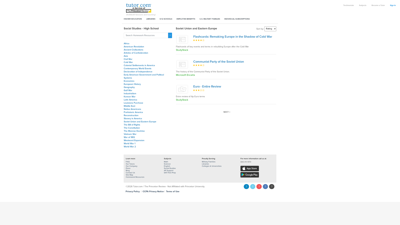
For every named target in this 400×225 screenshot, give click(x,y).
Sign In (393, 5)
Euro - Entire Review (207, 86)
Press (128, 168)
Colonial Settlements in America (139, 65)
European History (132, 84)
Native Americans (132, 109)
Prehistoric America (133, 112)
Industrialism (130, 93)
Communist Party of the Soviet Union (218, 62)
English (167, 166)
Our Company (131, 166)
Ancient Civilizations (133, 49)
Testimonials (348, 5)
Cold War (128, 62)
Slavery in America (133, 118)
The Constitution (132, 128)
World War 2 (130, 146)
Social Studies (170, 168)
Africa (126, 43)
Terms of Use (172, 191)
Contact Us (130, 173)
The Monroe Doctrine (134, 131)
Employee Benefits (186, 19)
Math (166, 162)
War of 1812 (129, 137)
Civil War (128, 59)
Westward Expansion (134, 140)
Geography (129, 87)
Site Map (129, 175)
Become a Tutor (378, 5)
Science (167, 164)
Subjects (362, 5)
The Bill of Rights (132, 124)
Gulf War (128, 90)
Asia (126, 56)
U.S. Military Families (210, 19)
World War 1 (129, 143)
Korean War (129, 96)
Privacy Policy (133, 191)
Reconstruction (131, 115)
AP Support (168, 170)
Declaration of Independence (138, 71)
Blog (128, 170)
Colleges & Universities (212, 166)
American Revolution (134, 46)
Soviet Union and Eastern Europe (140, 121)
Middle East (129, 106)
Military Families (208, 162)
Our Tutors (130, 164)
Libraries (150, 19)
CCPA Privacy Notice (153, 191)
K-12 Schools (166, 19)
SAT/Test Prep (170, 173)
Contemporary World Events (137, 68)
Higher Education (133, 19)
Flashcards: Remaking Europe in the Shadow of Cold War (232, 37)
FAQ (128, 162)
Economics (129, 81)
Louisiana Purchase (133, 103)
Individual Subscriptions (237, 19)
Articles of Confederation (136, 53)
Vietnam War (130, 134)
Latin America (130, 99)
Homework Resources (135, 177)
